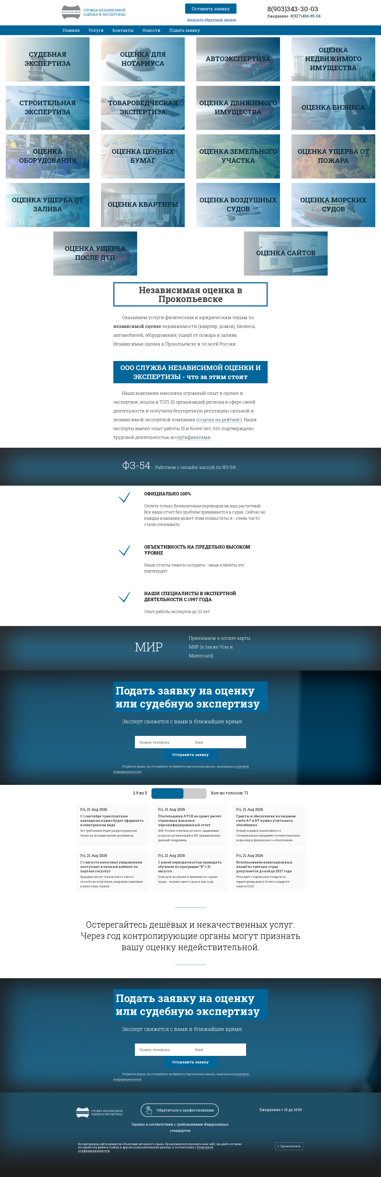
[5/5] (201, 793)
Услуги (96, 30)
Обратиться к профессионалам (185, 1110)
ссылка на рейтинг (219, 419)
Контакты (123, 30)
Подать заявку (184, 30)
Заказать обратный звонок (211, 20)
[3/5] (179, 793)
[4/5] (190, 793)
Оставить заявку (210, 8)
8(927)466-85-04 (305, 16)
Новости (151, 30)
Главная (71, 30)
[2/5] (168, 793)
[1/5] (156, 793)
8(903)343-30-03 (292, 9)
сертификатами (193, 437)
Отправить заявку (190, 754)
